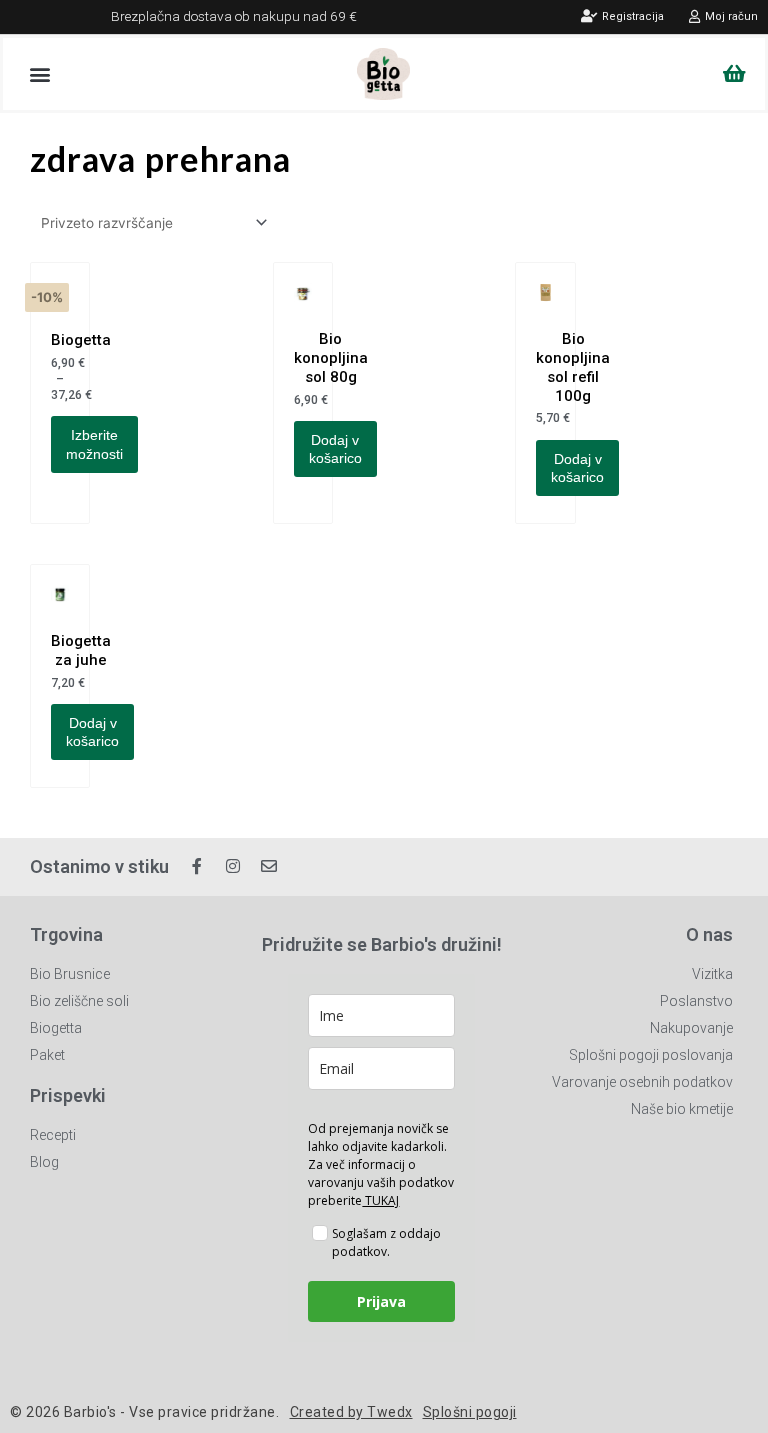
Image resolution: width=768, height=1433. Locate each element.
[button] (39, 73)
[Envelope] (269, 866)
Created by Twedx (351, 1412)
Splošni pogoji (470, 1412)
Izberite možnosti (94, 444)
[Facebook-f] (197, 866)
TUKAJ (380, 1200)
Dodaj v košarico (335, 449)
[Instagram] (233, 866)
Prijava (381, 1301)
